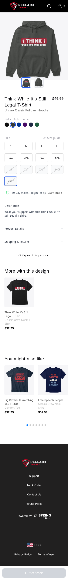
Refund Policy (34, 503)
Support (34, 475)
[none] (51, 138)
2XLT (42, 169)
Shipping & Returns (17, 241)
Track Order (34, 485)
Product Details (14, 228)
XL (57, 146)
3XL (26, 157)
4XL (42, 157)
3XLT (57, 169)
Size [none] (7, 138)
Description (12, 206)
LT (10, 169)
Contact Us (34, 494)
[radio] (11, 146)
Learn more (54, 192)
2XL (11, 157)
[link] (19, 292)
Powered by (24, 515)
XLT (26, 169)
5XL (57, 157)
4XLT (11, 181)
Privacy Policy (23, 554)
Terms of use (46, 554)
